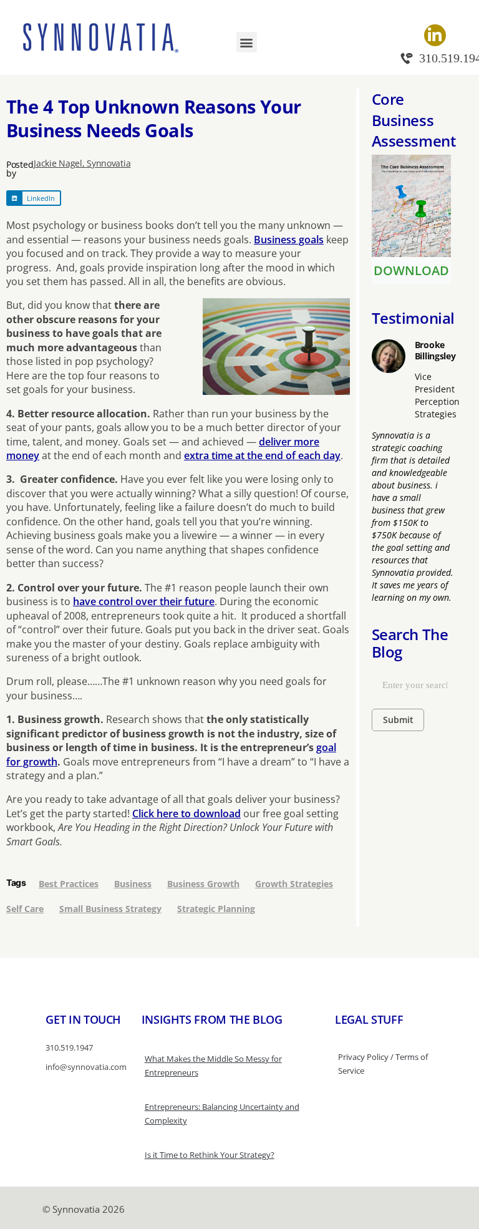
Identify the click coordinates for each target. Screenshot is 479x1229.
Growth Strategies (294, 884)
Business (133, 884)
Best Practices (69, 884)
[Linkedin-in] (435, 35)
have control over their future (144, 601)
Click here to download (186, 813)
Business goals (289, 239)
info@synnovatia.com (86, 1066)
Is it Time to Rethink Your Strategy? (209, 1154)
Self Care (25, 909)
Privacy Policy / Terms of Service (383, 1063)
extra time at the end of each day (262, 455)
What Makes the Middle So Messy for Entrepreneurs (213, 1065)
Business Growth (203, 884)
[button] (246, 42)
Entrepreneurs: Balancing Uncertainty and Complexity (222, 1113)
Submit (398, 720)
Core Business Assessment (414, 120)
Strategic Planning (216, 909)
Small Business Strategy (110, 909)
